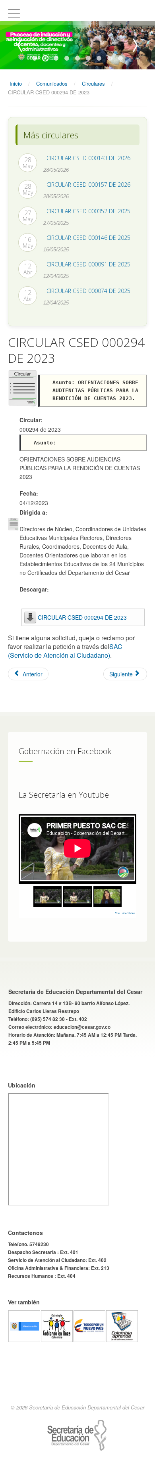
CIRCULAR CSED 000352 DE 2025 (88, 211)
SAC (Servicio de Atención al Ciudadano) (65, 651)
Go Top (77, 1472)
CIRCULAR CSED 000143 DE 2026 (88, 158)
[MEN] (24, 1325)
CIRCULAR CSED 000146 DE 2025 (88, 237)
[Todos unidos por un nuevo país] (89, 1325)
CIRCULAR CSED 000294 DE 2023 (82, 617)
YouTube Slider (125, 913)
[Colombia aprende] (122, 1325)
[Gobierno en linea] (57, 1325)
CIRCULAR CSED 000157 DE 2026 (88, 184)
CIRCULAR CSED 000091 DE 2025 (88, 264)
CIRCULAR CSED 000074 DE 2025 (88, 291)
